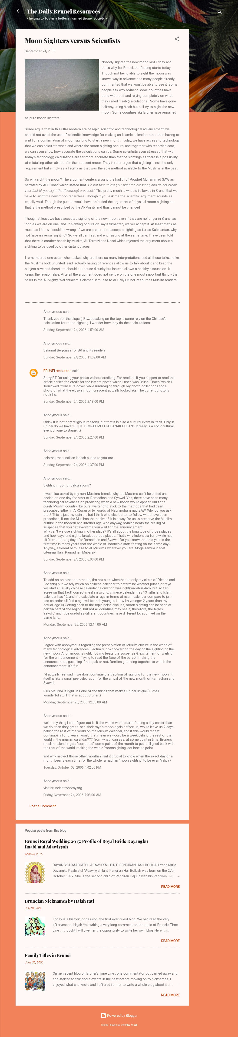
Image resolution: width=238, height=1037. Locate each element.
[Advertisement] (207, 99)
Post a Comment (43, 806)
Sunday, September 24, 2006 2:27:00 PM (73, 437)
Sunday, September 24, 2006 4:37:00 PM (73, 465)
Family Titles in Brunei (48, 955)
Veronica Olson (129, 1024)
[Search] (219, 13)
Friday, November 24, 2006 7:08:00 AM (72, 795)
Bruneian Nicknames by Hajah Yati (59, 901)
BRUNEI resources (57, 371)
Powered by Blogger (122, 1015)
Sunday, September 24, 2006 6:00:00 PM (73, 559)
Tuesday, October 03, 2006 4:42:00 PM (72, 767)
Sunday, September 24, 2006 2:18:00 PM (73, 401)
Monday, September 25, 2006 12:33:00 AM (75, 702)
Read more (170, 887)
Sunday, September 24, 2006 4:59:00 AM (73, 330)
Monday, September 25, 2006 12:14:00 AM (75, 624)
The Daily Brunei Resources (63, 11)
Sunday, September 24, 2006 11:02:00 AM (74, 357)
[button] (177, 39)
